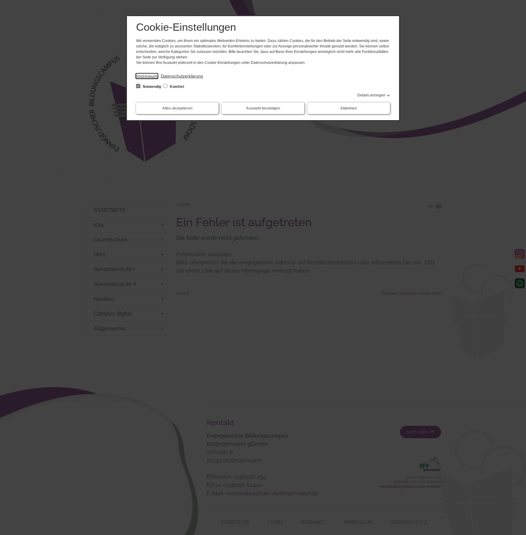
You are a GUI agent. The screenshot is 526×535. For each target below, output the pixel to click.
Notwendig (152, 87)
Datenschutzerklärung (182, 76)
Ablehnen (348, 108)
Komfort (176, 87)
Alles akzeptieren (177, 108)
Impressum (147, 76)
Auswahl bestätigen (263, 108)
